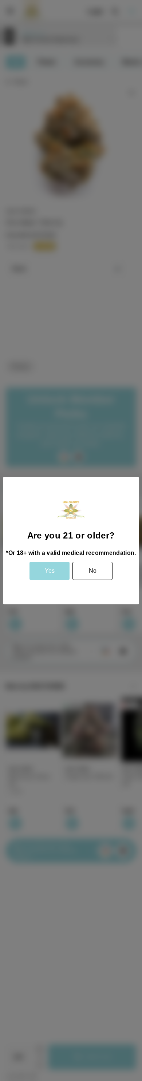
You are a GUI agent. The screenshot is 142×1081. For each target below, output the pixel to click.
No (92, 571)
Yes (50, 571)
